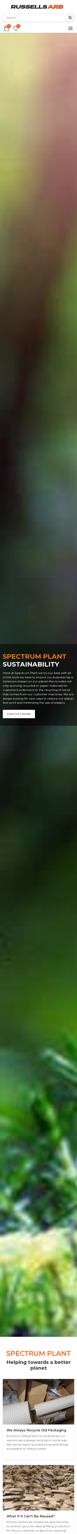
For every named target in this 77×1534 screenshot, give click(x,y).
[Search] (70, 18)
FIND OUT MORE (19, 713)
